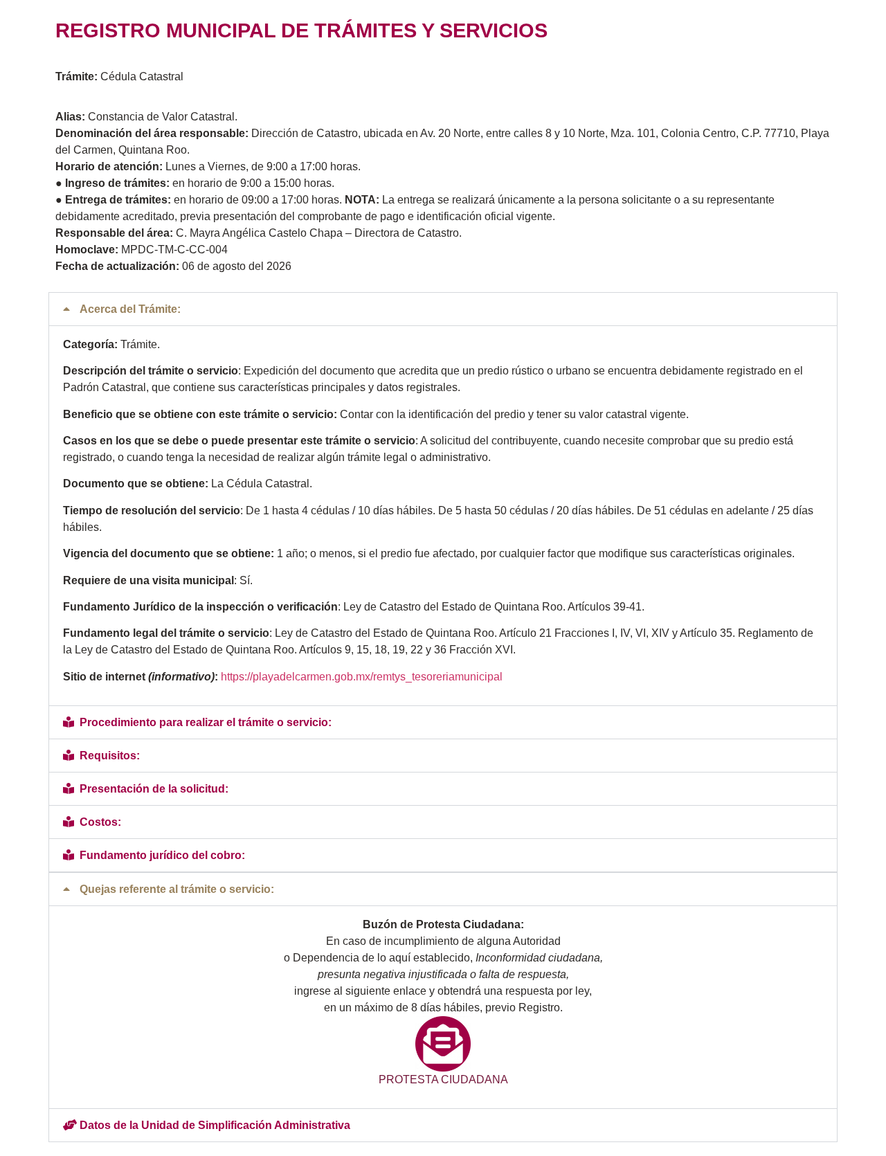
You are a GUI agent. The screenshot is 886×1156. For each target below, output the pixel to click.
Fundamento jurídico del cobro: (162, 855)
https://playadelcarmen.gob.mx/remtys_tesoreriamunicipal (362, 677)
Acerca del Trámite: (130, 309)
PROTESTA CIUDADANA (443, 1079)
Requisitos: (110, 755)
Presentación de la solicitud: (154, 789)
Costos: (100, 822)
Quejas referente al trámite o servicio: (177, 889)
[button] (443, 309)
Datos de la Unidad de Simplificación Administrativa (215, 1125)
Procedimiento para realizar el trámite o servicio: (206, 722)
